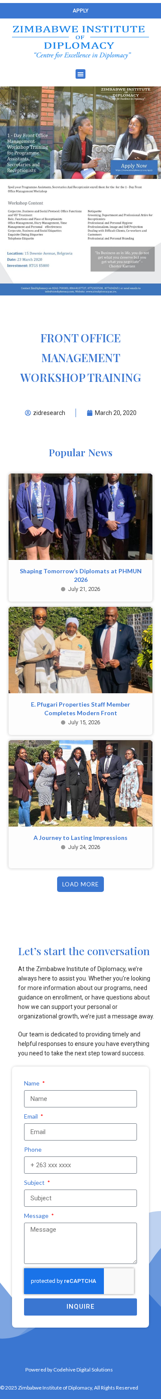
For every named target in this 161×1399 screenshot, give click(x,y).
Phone (33, 1149)
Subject (35, 1182)
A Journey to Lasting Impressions (80, 837)
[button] (80, 74)
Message (37, 1215)
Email (31, 1116)
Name (32, 1083)
